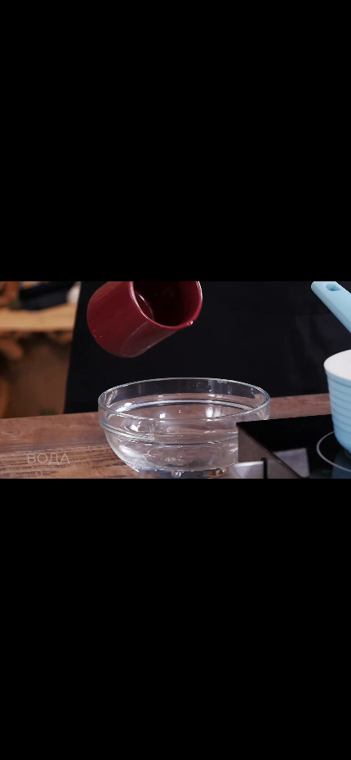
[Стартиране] (19, 743)
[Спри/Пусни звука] (332, 743)
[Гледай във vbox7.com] (302, 743)
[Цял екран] (271, 743)
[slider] (79, 741)
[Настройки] (332, 20)
